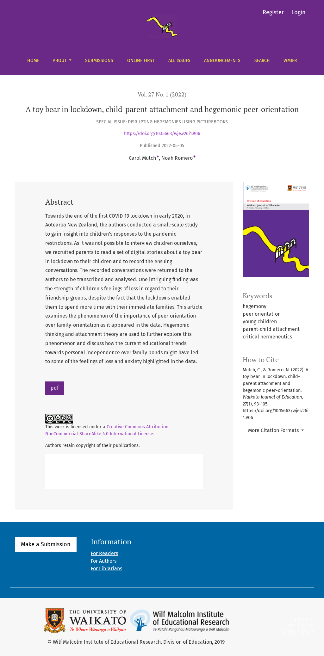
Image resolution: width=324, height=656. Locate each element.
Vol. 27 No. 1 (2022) (162, 94)
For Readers (104, 553)
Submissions (99, 60)
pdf (55, 388)
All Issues (179, 60)
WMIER (290, 60)
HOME (33, 60)
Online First (140, 60)
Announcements (222, 60)
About (60, 60)
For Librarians (106, 569)
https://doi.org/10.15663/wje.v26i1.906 (162, 133)
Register (273, 12)
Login (298, 12)
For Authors (103, 561)
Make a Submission (46, 544)
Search (262, 60)
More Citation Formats (274, 430)
